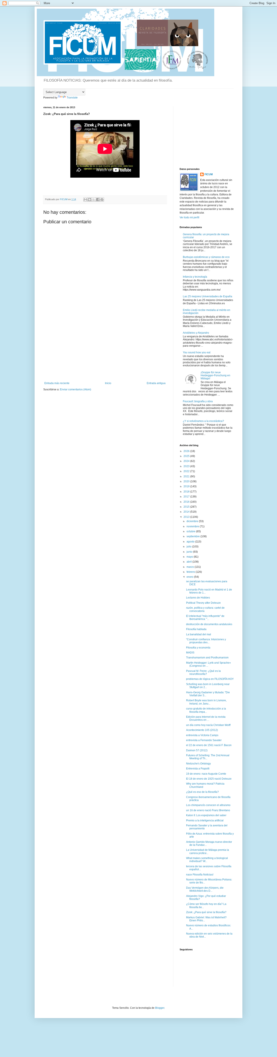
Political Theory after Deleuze (203, 602)
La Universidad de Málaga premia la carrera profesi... (207, 851)
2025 (187, 456)
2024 (187, 461)
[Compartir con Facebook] (98, 199)
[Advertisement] (104, 349)
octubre (191, 531)
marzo (191, 566)
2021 (187, 476)
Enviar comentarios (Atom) (75, 389)
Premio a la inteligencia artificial (205, 820)
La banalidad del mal (198, 634)
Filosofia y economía (198, 647)
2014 (187, 511)
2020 (187, 481)
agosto (191, 541)
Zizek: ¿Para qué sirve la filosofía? (206, 912)
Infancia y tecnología (195, 276)
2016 (187, 501)
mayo (190, 556)
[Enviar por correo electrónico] (85, 199)
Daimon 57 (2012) (197, 750)
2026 (187, 451)
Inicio (108, 383)
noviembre (193, 526)
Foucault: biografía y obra (198, 401)
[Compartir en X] (94, 199)
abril (189, 561)
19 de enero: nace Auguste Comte (206, 773)
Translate (72, 97)
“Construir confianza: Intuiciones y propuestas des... (206, 641)
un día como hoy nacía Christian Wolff (208, 725)
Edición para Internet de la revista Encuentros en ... (205, 718)
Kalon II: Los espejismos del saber (206, 815)
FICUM (209, 174)
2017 (187, 496)
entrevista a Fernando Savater (204, 740)
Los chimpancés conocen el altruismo (208, 805)
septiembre (193, 536)
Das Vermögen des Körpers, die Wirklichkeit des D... (205, 889)
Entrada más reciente (56, 383)
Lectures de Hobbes (198, 597)
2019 (187, 486)
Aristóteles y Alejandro (196, 332)
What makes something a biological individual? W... (207, 860)
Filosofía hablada (196, 629)
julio (189, 546)
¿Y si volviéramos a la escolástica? (203, 421)
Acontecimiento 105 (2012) (202, 730)
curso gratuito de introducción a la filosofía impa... (206, 710)
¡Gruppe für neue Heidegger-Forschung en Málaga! (215, 375)
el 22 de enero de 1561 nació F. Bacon (209, 745)
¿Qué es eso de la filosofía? (202, 791)
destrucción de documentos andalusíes (209, 624)
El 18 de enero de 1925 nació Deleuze (209, 778)
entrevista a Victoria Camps (202, 735)
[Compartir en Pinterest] (102, 199)
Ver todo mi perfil (189, 217)
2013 (187, 516)
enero (190, 576)
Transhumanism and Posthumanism (207, 657)
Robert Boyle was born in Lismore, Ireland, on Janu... (206, 702)
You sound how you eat (196, 352)
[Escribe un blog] (89, 199)
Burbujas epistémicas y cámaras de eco (206, 257)
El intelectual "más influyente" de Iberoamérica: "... (205, 618)
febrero (191, 571)
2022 (187, 471)
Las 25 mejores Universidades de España (207, 296)
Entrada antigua (156, 383)
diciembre (193, 521)
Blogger (159, 1007)
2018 (187, 491)
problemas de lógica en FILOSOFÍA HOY (210, 679)
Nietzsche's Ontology (198, 763)
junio (190, 551)
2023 (187, 466)
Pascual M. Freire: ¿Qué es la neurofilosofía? (203, 672)
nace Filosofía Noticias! (199, 874)
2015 (187, 506)
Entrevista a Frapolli (197, 768)
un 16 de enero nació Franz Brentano (208, 810)
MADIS (190, 652)
